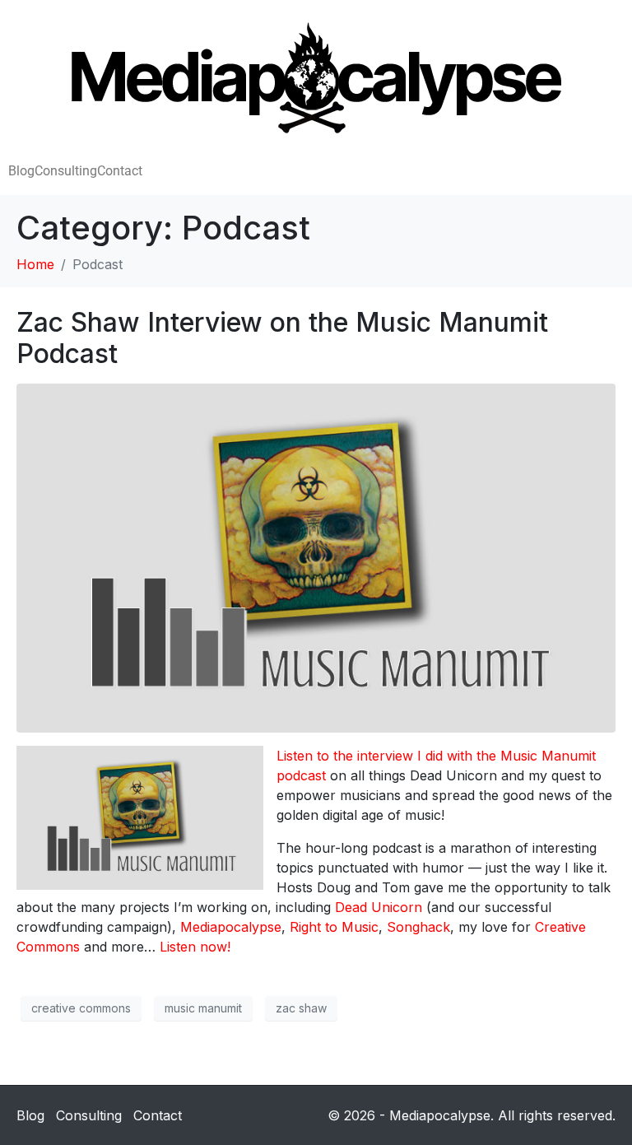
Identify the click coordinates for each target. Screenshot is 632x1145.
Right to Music (334, 927)
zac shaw (301, 1008)
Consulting (66, 171)
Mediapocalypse (230, 927)
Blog (21, 171)
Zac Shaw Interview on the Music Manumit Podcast (282, 338)
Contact (119, 171)
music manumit (203, 1008)
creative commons (81, 1008)
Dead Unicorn (378, 907)
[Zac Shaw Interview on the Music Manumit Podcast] (316, 556)
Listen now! (195, 946)
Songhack (418, 927)
